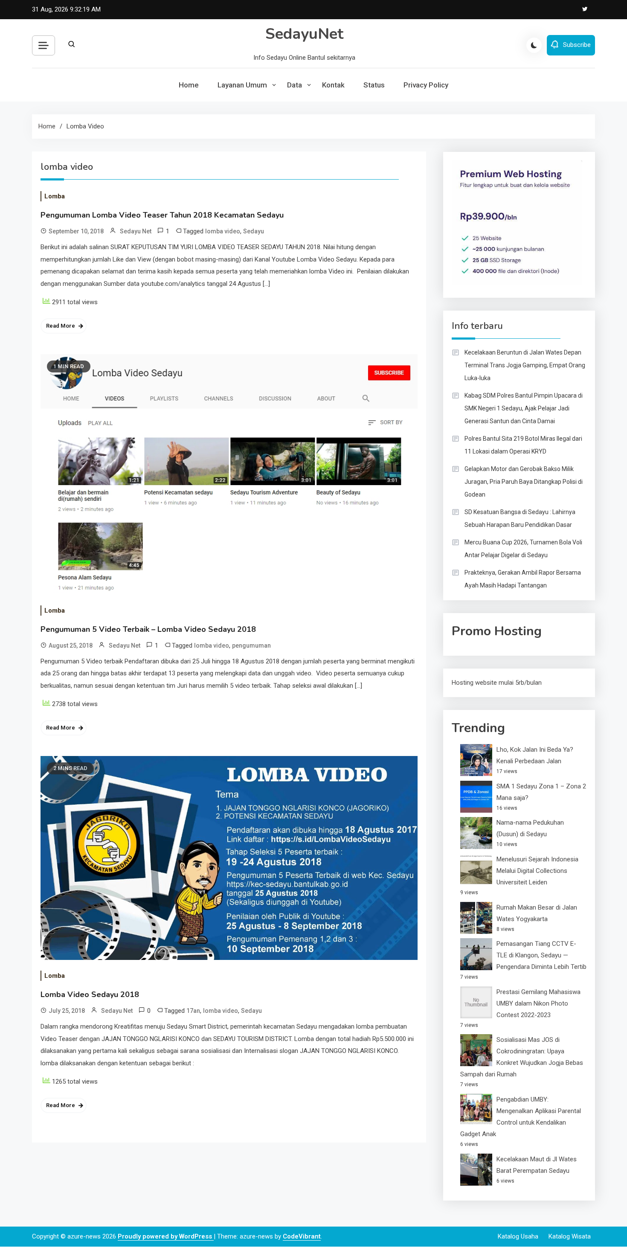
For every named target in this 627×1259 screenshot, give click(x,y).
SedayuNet (304, 33)
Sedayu (253, 231)
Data (294, 85)
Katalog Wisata (570, 1236)
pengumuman (251, 645)
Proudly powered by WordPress (166, 1236)
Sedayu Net (135, 231)
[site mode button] (534, 45)
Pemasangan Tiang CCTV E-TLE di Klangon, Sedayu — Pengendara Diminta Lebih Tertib (541, 955)
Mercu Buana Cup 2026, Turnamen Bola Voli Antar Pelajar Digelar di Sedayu (523, 548)
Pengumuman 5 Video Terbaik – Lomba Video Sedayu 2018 (148, 629)
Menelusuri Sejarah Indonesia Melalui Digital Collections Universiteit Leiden (537, 870)
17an (193, 1010)
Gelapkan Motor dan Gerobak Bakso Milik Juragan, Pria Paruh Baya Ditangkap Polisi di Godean (523, 481)
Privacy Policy (425, 85)
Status (374, 85)
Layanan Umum (242, 85)
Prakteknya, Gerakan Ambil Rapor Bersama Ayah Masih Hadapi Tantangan (522, 579)
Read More (60, 326)
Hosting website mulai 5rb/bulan (497, 682)
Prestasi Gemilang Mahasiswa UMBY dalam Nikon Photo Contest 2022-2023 (538, 1003)
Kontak (333, 85)
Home (189, 85)
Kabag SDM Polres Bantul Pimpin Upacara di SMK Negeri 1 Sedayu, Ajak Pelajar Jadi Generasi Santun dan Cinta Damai (523, 408)
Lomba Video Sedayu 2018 (90, 994)
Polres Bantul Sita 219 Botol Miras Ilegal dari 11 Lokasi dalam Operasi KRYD (523, 445)
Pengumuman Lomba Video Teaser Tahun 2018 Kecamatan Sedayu (162, 215)
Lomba (54, 196)
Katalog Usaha (518, 1236)
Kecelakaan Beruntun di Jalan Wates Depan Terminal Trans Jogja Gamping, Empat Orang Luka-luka (524, 365)
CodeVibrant (302, 1236)
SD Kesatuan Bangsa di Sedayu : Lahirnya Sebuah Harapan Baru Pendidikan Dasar (519, 518)
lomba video (222, 231)
